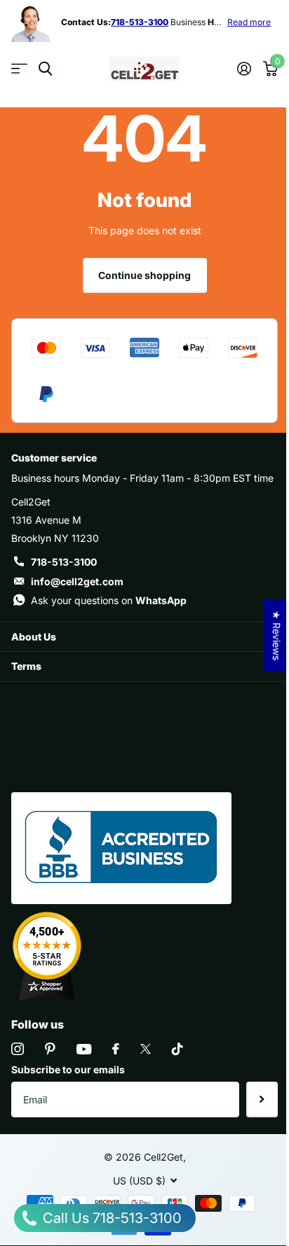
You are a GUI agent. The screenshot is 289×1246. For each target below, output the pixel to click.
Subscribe (262, 1099)
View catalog (19, 69)
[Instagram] (17, 1049)
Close (144, 636)
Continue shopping (144, 275)
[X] (145, 1049)
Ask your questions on (109, 600)
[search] (45, 69)
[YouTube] (83, 1049)
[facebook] (115, 1048)
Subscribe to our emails (68, 1069)
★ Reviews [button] (277, 635)
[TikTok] (177, 1049)
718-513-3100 (64, 562)
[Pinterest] (50, 1049)
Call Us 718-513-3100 (110, 1218)
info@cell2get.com (77, 581)
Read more (249, 22)
